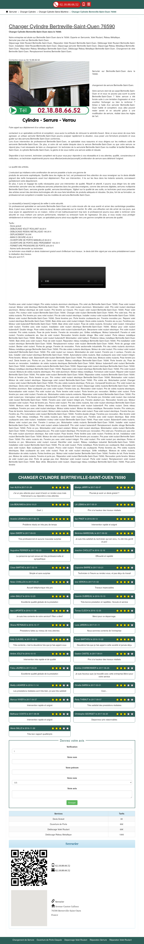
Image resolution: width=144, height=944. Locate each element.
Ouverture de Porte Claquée (49, 939)
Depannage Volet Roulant (75, 939)
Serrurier (59, 901)
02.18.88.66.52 (69, 4)
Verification (72, 746)
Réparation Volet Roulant (120, 939)
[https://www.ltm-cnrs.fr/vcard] (29, 868)
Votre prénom (72, 767)
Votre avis (72, 788)
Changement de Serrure (23, 939)
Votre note (72, 778)
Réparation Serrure (98, 939)
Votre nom (72, 757)
